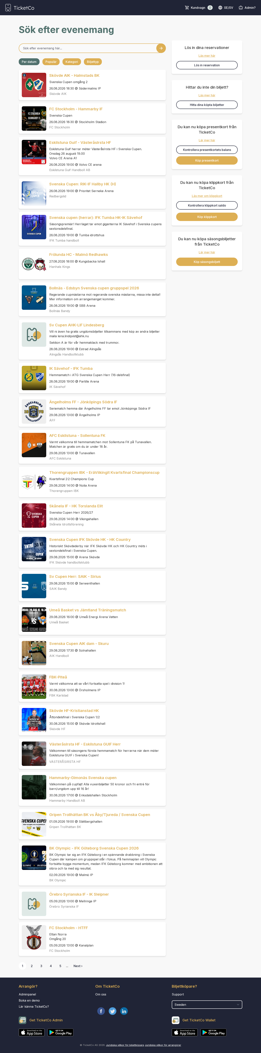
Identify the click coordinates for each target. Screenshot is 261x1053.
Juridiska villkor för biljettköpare (125, 1045)
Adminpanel (27, 994)
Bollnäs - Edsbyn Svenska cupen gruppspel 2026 (94, 288)
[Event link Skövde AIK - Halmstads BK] (32, 85)
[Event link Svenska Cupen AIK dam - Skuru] (32, 653)
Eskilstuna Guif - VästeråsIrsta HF (80, 142)
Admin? (250, 8)
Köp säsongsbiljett (207, 262)
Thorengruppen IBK (64, 491)
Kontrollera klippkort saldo (207, 205)
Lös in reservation (207, 65)
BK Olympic (57, 880)
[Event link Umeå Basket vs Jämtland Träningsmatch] (32, 619)
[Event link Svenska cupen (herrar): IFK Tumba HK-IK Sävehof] (32, 227)
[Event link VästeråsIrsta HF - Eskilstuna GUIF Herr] (32, 753)
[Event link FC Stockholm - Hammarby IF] (32, 118)
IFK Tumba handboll (64, 240)
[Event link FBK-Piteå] (32, 686)
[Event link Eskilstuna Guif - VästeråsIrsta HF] (32, 152)
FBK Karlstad (58, 695)
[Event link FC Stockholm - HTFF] (32, 937)
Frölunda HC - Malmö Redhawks (78, 254)
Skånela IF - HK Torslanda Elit (76, 506)
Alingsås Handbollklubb (66, 354)
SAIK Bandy (58, 589)
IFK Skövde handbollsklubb (69, 562)
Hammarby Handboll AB (67, 800)
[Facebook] (101, 1011)
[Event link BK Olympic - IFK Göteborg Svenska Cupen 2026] (32, 857)
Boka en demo (29, 1000)
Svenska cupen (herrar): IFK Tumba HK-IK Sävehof (95, 217)
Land (176, 998)
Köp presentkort (207, 160)
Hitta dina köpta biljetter (207, 105)
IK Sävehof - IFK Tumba (71, 368)
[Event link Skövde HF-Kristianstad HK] (32, 720)
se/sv (228, 8)
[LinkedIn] (124, 1011)
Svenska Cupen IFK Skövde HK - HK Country (90, 539)
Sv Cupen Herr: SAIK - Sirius (75, 576)
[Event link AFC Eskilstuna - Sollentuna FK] (32, 445)
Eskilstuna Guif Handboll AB (69, 170)
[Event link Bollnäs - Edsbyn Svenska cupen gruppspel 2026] (32, 297)
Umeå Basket (59, 622)
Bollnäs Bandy (59, 311)
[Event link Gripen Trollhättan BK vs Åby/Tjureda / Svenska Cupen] (32, 824)
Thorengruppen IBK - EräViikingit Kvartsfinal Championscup (104, 472)
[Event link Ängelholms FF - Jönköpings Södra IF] (32, 411)
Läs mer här (207, 56)
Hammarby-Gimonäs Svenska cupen (83, 777)
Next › (78, 966)
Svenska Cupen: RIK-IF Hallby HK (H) (82, 184)
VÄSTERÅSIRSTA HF (65, 762)
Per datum (29, 62)
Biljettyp (93, 62)
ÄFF (52, 420)
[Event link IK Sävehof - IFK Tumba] (32, 378)
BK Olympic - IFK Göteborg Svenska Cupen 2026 (94, 848)
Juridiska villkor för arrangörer (163, 1045)
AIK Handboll (59, 656)
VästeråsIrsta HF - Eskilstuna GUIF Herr (85, 744)
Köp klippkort (207, 217)
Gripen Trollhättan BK (65, 827)
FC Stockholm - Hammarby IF (76, 109)
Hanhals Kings (59, 267)
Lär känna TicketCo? (34, 1006)
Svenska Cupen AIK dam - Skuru (79, 643)
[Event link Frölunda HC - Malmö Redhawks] (32, 264)
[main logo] (19, 7)
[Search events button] (161, 48)
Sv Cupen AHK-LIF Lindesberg (76, 325)
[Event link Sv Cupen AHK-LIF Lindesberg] (32, 334)
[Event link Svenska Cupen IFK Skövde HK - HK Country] (32, 549)
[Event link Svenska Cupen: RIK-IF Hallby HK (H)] (32, 193)
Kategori (72, 62)
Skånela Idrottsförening (66, 524)
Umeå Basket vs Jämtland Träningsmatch (87, 610)
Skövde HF (57, 729)
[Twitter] (112, 1011)
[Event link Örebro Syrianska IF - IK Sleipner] (32, 904)
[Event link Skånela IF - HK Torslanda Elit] (32, 515)
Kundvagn (201, 8)
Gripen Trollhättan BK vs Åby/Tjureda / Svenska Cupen (99, 814)
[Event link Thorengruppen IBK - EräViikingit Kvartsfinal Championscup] (32, 482)
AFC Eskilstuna (60, 458)
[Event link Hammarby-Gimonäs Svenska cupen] (32, 787)
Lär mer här (207, 140)
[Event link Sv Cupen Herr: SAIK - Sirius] (32, 586)
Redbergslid (57, 196)
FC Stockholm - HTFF (68, 928)
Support (178, 994)
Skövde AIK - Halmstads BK (74, 75)
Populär (51, 62)
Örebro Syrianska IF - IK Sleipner (79, 894)
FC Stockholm (59, 127)
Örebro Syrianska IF (64, 906)
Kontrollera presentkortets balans (207, 150)
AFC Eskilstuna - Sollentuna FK (77, 435)
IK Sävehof (57, 387)
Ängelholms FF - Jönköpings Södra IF (83, 402)
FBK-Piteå (58, 677)
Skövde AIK (57, 94)
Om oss (100, 994)
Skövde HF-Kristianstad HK (74, 710)
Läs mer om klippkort (207, 196)
